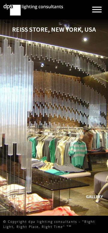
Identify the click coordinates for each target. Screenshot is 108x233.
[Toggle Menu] (97, 10)
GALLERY (94, 196)
